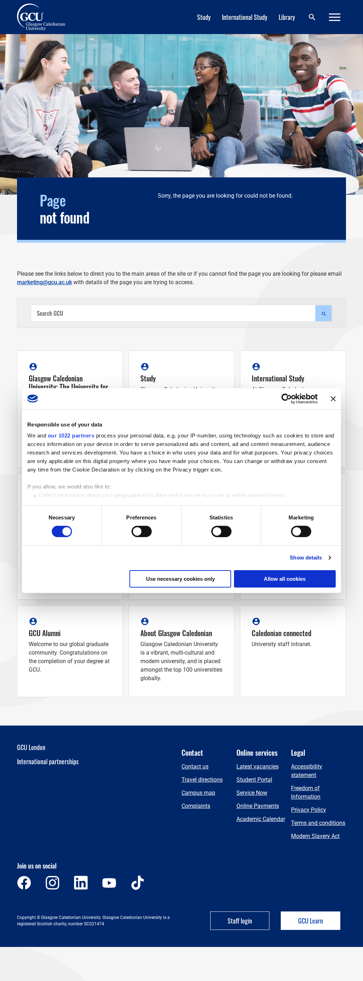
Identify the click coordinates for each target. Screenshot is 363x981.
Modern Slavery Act (315, 836)
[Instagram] (52, 883)
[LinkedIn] (81, 883)
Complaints (196, 806)
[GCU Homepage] (45, 17)
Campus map (198, 792)
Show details (306, 558)
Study (204, 17)
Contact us (195, 766)
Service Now (251, 792)
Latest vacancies (257, 766)
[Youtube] (109, 883)
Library (287, 17)
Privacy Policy (308, 809)
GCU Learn (310, 920)
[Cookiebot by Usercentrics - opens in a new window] (287, 398)
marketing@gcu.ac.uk (44, 282)
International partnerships (48, 761)
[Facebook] (24, 883)
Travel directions (202, 779)
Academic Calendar (260, 819)
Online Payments (257, 806)
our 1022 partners (71, 435)
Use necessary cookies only (180, 579)
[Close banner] (333, 398)
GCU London (31, 747)
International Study (244, 17)
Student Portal (254, 779)
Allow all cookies (285, 579)
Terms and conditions (318, 823)
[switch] (142, 531)
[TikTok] (137, 883)
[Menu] (334, 17)
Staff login (240, 920)
